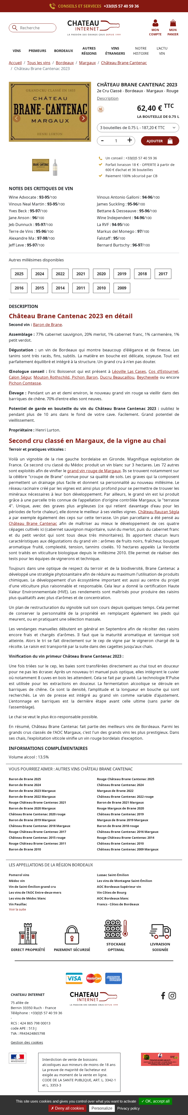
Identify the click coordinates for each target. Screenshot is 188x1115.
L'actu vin (162, 51)
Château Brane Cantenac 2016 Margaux (127, 831)
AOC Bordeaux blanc (113, 898)
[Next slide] (83, 118)
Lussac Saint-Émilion (113, 875)
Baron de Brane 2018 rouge (118, 826)
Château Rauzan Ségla (158, 511)
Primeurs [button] (37, 50)
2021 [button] (80, 273)
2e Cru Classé (109, 90)
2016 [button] (19, 288)
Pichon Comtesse (25, 383)
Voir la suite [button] (17, 909)
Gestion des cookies (27, 1042)
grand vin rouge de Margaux (93, 470)
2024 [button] (39, 273)
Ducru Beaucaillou (117, 377)
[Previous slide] (17, 118)
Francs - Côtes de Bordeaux (118, 904)
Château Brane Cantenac (124, 62)
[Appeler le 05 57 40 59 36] (100, 158)
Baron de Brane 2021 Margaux (120, 802)
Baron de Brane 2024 (25, 785)
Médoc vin (17, 881)
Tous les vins (38, 62)
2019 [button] (122, 273)
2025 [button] (19, 273)
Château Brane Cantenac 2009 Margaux (127, 849)
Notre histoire (141, 51)
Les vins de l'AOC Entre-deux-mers (35, 892)
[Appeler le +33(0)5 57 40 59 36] (53, 6)
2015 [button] (39, 288)
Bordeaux (65, 62)
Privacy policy (128, 1108)
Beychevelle (147, 377)
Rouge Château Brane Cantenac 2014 (125, 837)
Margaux (87, 62)
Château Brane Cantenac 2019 (120, 814)
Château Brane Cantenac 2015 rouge (37, 837)
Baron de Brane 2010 (25, 849)
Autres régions (89, 51)
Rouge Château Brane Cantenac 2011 (37, 843)
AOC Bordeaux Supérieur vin (119, 886)
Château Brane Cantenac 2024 (120, 785)
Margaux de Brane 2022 (115, 790)
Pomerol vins (19, 875)
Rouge (172, 90)
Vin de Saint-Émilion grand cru (32, 886)
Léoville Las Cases (129, 371)
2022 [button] (60, 273)
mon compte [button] (155, 32)
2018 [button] (142, 273)
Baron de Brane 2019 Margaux (32, 820)
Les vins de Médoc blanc (27, 898)
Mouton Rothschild (52, 377)
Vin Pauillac (18, 904)
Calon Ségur (20, 377)
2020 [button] (101, 273)
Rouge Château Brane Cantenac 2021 (37, 802)
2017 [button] (163, 273)
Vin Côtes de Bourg (111, 892)
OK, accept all (157, 1101)
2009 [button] (122, 288)
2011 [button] (80, 288)
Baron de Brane (47, 324)
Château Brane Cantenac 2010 (120, 843)
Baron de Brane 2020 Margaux (32, 808)
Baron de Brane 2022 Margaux (32, 796)
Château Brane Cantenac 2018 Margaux (39, 826)
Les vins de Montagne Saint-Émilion (124, 881)
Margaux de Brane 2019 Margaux (122, 820)
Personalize (102, 1108)
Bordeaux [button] (63, 50)
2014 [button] (60, 288)
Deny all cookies (69, 1108)
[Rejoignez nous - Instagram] (172, 995)
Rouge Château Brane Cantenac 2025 (125, 779)
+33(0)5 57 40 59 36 (121, 6)
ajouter (157, 140)
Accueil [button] (15, 62)
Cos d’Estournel (163, 371)
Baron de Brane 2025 (25, 779)
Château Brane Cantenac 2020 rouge (37, 814)
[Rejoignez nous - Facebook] (163, 995)
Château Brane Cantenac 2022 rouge (125, 796)
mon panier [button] (172, 32)
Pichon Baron (83, 377)
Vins (17, 50)
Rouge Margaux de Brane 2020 (120, 808)
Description (107, 98)
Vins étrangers (115, 51)
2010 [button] (101, 288)
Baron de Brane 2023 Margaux (32, 790)
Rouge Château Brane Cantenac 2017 (37, 831)
